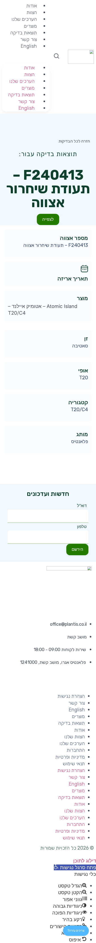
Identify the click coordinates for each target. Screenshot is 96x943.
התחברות (76, 750)
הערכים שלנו (24, 19)
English (29, 46)
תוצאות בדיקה (23, 32)
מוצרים (30, 26)
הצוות (32, 12)
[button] (25, 53)
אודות (29, 67)
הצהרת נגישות (71, 696)
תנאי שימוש (74, 763)
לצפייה (48, 219)
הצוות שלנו (74, 736)
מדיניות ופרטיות (70, 757)
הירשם (77, 549)
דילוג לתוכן (84, 861)
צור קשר (28, 39)
